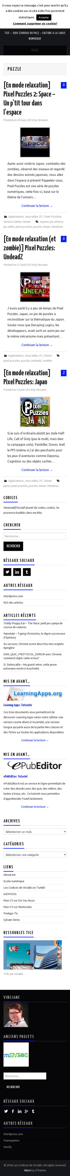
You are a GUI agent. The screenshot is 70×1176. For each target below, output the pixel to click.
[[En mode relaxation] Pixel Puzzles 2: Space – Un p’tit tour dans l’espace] (35, 142)
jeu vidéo (9, 226)
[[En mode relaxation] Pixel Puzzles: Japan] (35, 412)
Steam (27, 221)
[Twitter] (7, 572)
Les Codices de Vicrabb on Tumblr (24, 887)
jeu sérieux (56, 221)
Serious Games (13, 221)
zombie (47, 360)
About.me (10, 874)
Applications (16, 216)
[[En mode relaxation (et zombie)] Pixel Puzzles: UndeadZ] (35, 287)
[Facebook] (12, 1111)
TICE (6, 973)
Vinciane (43, 120)
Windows (57, 226)
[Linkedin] (17, 572)
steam (46, 226)
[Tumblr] (27, 572)
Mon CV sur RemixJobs (18, 907)
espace (44, 221)
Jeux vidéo (31, 216)
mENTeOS (10, 894)
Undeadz (36, 360)
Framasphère (11, 1140)
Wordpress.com (13, 596)
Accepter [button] (44, 17)
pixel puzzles (24, 226)
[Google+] (26, 1111)
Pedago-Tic (11, 913)
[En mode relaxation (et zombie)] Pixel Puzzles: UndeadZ (30, 248)
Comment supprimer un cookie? (35, 23)
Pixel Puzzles (52, 216)
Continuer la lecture (37, 205)
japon (7, 485)
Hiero (27, 1170)
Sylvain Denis (12, 919)
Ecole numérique (14, 881)
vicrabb (18, 973)
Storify (8, 1147)
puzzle (37, 226)
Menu (35, 50)
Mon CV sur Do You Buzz (19, 900)
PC (41, 216)
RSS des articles (13, 602)
